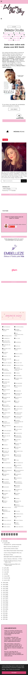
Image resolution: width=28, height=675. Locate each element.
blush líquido (7, 362)
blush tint (19, 362)
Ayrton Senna (20, 326)
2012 (4, 609)
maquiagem (7, 433)
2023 (4, 586)
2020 (4, 592)
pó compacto (19, 462)
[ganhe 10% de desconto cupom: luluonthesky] (14, 262)
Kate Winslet (17, 36)
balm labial (19, 353)
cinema (17, 33)
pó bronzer (7, 462)
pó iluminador (8, 467)
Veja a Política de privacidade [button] (13, 669)
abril (5, 574)
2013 (4, 607)
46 (19, 116)
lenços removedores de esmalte (18, 422)
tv (4, 513)
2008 (4, 617)
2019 (4, 594)
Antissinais (7, 326)
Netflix (18, 346)
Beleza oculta (8, 33)
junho (5, 569)
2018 (4, 596)
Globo (11, 34)
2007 (4, 619)
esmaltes (18, 391)
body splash (7, 365)
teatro (18, 511)
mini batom (19, 433)
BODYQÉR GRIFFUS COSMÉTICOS (12, 556)
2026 (4, 541)
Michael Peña (16, 38)
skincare (6, 487)
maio (5, 572)
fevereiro (6, 578)
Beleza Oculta (14, 30)
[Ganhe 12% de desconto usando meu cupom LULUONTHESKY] (14, 275)
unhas (5, 517)
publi (17, 460)
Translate (13, 190)
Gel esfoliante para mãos (18, 334)
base (5, 356)
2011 (4, 611)
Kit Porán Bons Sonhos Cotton (11, 548)
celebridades (7, 373)
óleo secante (19, 526)
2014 (4, 605)
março (5, 576)
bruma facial (19, 365)
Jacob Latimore (7, 36)
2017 (4, 598)
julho (5, 567)
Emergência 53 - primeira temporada (12, 544)
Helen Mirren (19, 34)
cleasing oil (7, 375)
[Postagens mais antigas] (19, 132)
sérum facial (7, 507)
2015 (4, 603)
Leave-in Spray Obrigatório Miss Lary (12, 552)
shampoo (6, 479)
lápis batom (19, 426)
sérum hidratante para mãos (19, 506)
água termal (19, 520)
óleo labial (7, 526)
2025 (4, 582)
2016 (4, 601)
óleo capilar (7, 524)
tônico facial (19, 513)
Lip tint (18, 338)
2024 (4, 584)
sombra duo (7, 490)
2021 (4, 590)
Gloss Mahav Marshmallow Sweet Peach (13, 550)
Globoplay (7, 338)
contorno (18, 375)
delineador (19, 383)
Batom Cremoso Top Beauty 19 (11, 546)
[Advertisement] (14, 297)
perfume (6, 448)
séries (17, 498)
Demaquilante (8, 335)
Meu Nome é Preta (8, 554)
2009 (4, 615)
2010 (4, 613)
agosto (6, 542)
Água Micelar (7, 520)
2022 (4, 588)
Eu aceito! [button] (14, 672)
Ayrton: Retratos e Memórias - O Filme (13, 558)
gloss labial (19, 406)
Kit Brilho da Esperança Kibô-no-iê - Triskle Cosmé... (12, 564)
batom (17, 356)
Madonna (18, 342)
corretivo (6, 379)
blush (17, 360)
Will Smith (17, 40)
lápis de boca (7, 430)
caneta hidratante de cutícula (18, 369)
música (6, 444)
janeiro (6, 580)
